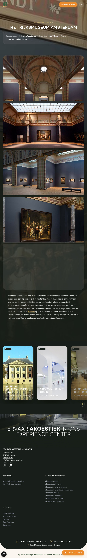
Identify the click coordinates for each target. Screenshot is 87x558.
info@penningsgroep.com (12, 460)
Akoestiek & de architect (12, 484)
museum (31, 311)
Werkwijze (7, 519)
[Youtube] (11, 464)
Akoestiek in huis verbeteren (56, 487)
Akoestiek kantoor (52, 493)
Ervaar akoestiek (75, 553)
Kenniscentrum (8, 513)
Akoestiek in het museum (54, 499)
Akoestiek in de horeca (53, 496)
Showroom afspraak (68, 4)
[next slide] (82, 404)
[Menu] (81, 4)
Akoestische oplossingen (54, 501)
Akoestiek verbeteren (53, 484)
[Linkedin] (5, 464)
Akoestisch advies (10, 516)
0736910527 (8, 458)
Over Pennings (8, 522)
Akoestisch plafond (52, 481)
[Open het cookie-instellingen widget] (4, 554)
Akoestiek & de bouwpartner (13, 481)
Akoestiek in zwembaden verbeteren (59, 490)
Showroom (7, 525)
